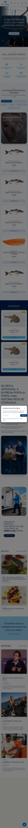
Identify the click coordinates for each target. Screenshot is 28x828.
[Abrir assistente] (24, 824)
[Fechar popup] (24, 408)
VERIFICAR (23, 415)
